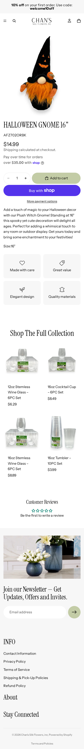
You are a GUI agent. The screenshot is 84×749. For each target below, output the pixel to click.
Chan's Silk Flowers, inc (34, 734)
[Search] (14, 21)
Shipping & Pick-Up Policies (25, 677)
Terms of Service (16, 669)
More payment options (42, 201)
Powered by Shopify (60, 734)
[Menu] (5, 21)
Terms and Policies (42, 743)
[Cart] (79, 21)
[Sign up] (74, 612)
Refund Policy (14, 686)
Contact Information (19, 653)
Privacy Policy (14, 661)
